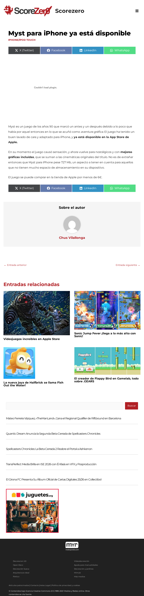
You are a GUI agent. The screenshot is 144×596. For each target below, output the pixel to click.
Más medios (79, 576)
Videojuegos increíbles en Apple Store (32, 339)
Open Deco (18, 565)
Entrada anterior (15, 265)
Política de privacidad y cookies (66, 585)
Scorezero (69, 10)
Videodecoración (81, 561)
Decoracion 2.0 (19, 561)
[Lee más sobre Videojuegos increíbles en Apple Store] (37, 313)
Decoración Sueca (21, 569)
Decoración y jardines (83, 569)
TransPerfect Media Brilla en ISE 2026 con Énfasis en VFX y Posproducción (51, 464)
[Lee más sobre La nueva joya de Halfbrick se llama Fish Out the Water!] (19, 362)
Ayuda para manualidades (86, 565)
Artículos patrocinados (19, 585)
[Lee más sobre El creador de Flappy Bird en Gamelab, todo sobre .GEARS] (107, 360)
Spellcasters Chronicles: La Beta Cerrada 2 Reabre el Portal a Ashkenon (49, 449)
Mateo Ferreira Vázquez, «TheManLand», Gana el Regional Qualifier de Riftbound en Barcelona (63, 418)
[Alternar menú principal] (137, 10)
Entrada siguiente (128, 265)
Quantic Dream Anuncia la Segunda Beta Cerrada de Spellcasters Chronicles (53, 433)
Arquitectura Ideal (21, 573)
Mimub (77, 573)
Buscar (131, 405)
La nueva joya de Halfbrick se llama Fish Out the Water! (33, 384)
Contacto (35, 585)
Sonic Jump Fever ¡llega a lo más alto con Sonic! (105, 335)
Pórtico (16, 576)
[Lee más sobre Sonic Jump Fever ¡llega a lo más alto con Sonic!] (107, 310)
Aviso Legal (45, 585)
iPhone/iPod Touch (21, 39)
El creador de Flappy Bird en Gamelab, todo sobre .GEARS (106, 380)
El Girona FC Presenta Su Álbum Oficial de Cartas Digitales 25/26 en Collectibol (53, 479)
